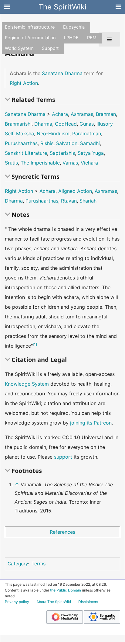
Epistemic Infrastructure (30, 27)
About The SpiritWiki (53, 601)
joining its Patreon (91, 423)
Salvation (66, 143)
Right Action (24, 83)
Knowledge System (27, 384)
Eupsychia (74, 27)
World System (19, 48)
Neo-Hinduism (53, 133)
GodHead (66, 124)
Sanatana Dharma (62, 73)
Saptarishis (62, 153)
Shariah (87, 201)
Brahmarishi (18, 124)
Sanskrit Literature (26, 153)
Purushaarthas (21, 143)
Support (50, 48)
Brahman (106, 114)
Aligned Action (75, 191)
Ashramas (82, 114)
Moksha (25, 133)
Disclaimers (88, 601)
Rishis (46, 143)
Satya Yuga (91, 153)
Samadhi (90, 143)
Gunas (86, 124)
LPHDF (71, 37)
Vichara (89, 163)
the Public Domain (65, 590)
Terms (39, 563)
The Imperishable (40, 163)
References (62, 532)
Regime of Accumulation (30, 37)
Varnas (70, 163)
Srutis (11, 163)
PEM (91, 37)
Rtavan (69, 201)
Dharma (43, 124)
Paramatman (86, 133)
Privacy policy (17, 601)
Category (18, 564)
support (63, 457)
